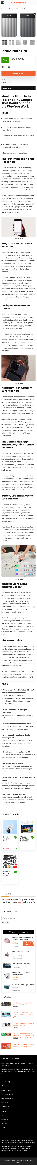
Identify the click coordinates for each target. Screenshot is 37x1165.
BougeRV (15, 946)
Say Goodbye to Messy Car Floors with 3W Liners (22, 1004)
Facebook (4, 1120)
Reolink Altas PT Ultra (6, 839)
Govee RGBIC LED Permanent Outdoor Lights (24, 841)
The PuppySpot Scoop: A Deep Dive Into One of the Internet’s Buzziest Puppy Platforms (24, 1035)
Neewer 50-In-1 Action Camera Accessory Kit (7, 876)
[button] (35, 14)
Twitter (3, 1128)
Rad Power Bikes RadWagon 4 (22, 952)
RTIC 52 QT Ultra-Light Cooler (23, 985)
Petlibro (14, 980)
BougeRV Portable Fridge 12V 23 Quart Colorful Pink (22, 938)
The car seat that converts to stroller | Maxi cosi (23, 1025)
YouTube (4, 1124)
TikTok (3, 1115)
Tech (11, 9)
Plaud (3, 79)
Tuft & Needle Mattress (21, 964)
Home (3, 9)
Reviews (15, 1006)
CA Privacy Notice (7, 1094)
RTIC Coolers (16, 990)
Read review (14, 61)
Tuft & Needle (16, 967)
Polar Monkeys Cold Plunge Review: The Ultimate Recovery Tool (23, 1014)
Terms (9, 1090)
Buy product (18, 73)
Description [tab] (7, 88)
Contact (4, 1111)
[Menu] (2, 2)
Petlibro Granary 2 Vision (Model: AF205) (21, 973)
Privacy (3, 1090)
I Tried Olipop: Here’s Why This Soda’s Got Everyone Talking (23, 1045)
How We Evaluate (7, 1098)
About (3, 1086)
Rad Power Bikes (17, 959)
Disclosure (4, 1102)
